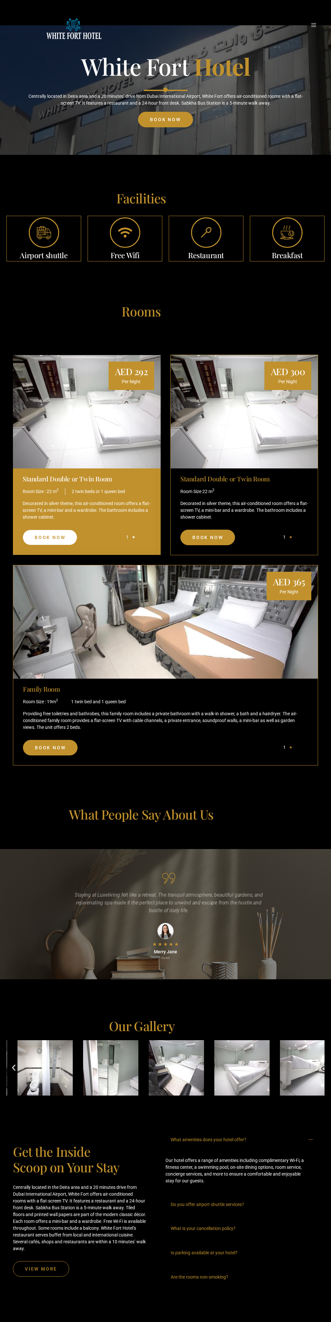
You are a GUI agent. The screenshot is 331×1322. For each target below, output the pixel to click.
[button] (14, 1068)
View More (41, 1268)
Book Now (165, 119)
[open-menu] (314, 25)
